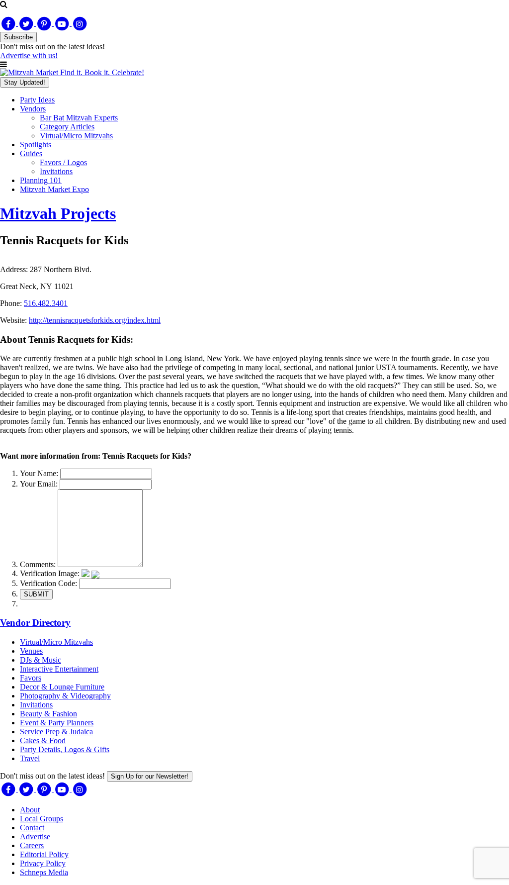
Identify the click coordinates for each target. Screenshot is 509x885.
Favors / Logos (63, 162)
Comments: (38, 564)
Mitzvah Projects (58, 213)
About (30, 809)
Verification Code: (48, 583)
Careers (32, 845)
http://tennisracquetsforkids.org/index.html (95, 320)
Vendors (33, 108)
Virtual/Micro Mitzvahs (76, 135)
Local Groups (41, 818)
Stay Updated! (24, 82)
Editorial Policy (44, 854)
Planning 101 (41, 180)
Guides (31, 153)
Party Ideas (37, 100)
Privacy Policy (43, 863)
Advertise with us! (29, 55)
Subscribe (18, 37)
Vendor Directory (35, 622)
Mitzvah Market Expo (54, 189)
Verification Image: (50, 573)
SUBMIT (36, 594)
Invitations (56, 171)
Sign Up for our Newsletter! (149, 776)
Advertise (35, 836)
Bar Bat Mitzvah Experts (79, 117)
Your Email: (39, 484)
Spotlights (35, 144)
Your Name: (39, 473)
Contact (32, 827)
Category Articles (67, 126)
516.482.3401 (46, 303)
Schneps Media (44, 872)
